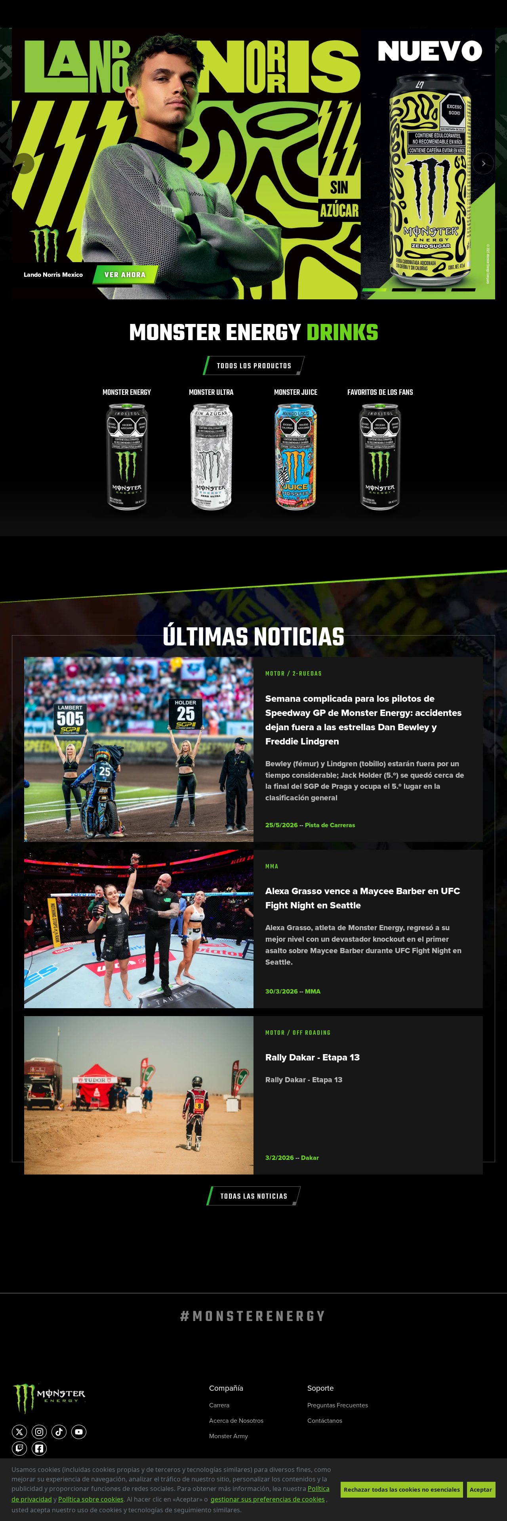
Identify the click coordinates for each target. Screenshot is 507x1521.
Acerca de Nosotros (236, 1420)
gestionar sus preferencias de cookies (268, 1499)
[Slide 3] (463, 289)
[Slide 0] (374, 289)
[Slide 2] (433, 289)
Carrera (219, 1405)
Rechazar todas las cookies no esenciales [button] (402, 1489)
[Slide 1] (404, 289)
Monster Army (228, 1436)
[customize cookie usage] (249, 1512)
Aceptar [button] (481, 1489)
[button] (244, 1511)
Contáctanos (324, 1420)
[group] (127, 453)
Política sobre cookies (91, 1499)
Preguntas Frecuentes (337, 1405)
